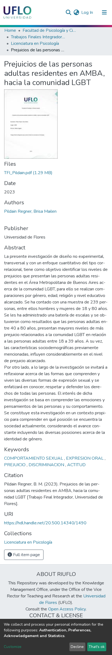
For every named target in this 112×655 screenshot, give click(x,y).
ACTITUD (76, 465)
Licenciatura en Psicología (35, 43)
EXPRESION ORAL (85, 458)
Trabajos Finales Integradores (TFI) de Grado (38, 37)
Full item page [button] (26, 555)
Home (10, 30)
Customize (12, 646)
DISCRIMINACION (47, 465)
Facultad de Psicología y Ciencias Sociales (50, 30)
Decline (77, 646)
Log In (87, 12)
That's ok (97, 646)
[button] (76, 12)
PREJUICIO (15, 465)
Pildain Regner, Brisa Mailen (30, 211)
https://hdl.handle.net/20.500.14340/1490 (45, 523)
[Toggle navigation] (104, 12)
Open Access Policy (67, 609)
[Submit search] (68, 12)
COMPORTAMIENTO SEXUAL (34, 458)
